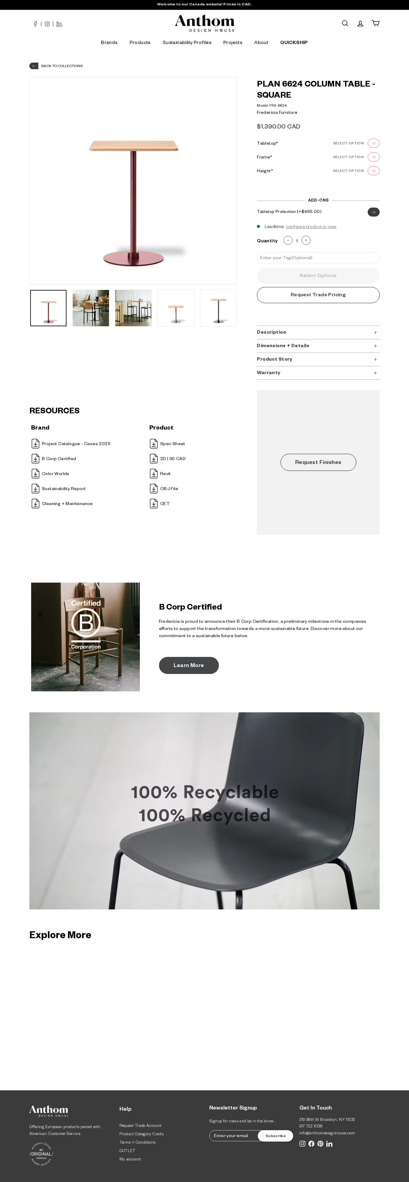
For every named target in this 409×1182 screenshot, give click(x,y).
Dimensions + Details (283, 346)
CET (165, 504)
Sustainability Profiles (187, 43)
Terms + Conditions (137, 1143)
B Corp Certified (59, 459)
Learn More (189, 666)
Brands (109, 43)
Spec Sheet (172, 444)
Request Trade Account (140, 1126)
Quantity (267, 241)
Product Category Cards (141, 1135)
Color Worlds (55, 474)
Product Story (275, 359)
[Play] (204, 812)
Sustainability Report (64, 489)
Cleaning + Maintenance (67, 504)
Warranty (269, 373)
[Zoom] (133, 180)
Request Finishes (318, 463)
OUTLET (127, 1151)
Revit (165, 474)
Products (140, 43)
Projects (232, 43)
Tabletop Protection (288, 212)
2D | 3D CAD (173, 459)
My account (130, 1160)
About (261, 43)
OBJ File (169, 489)
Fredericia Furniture (277, 113)
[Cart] (375, 23)
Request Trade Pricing (318, 295)
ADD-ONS (318, 201)
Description (271, 332)
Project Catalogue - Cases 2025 (76, 444)
